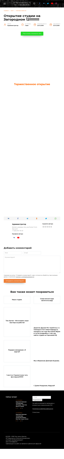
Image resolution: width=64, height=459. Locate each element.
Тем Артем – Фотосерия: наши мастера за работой (17, 321)
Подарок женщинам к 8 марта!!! (17, 351)
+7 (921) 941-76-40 (23, 5)
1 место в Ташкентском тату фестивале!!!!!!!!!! (17, 376)
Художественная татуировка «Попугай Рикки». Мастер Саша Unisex (22, 417)
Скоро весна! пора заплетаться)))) (47, 299)
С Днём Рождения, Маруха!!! (44, 385)
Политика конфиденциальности (42, 409)
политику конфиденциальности (25, 277)
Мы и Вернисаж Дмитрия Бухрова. (46, 361)
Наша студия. (17, 299)
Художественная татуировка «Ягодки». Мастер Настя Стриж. (21, 404)
